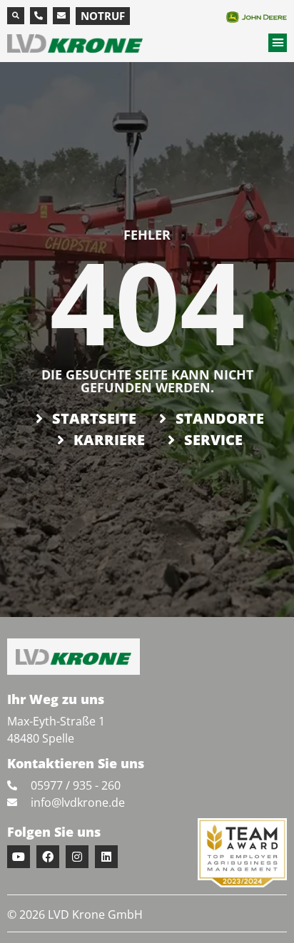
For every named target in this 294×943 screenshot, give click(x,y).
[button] (15, 15)
